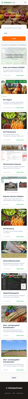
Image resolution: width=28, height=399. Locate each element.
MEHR (14, 378)
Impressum (8, 393)
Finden (14, 38)
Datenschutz (20, 393)
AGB (14, 393)
